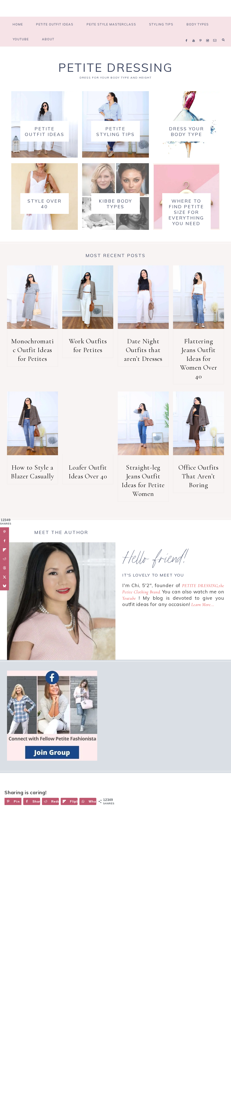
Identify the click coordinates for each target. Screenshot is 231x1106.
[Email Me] (216, 34)
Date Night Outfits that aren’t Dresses (143, 350)
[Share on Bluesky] (4, 585)
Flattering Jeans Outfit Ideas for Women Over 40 (198, 358)
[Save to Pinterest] (4, 531)
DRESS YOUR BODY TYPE (186, 131)
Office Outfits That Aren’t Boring (198, 476)
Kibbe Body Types (115, 203)
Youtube (129, 598)
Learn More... (202, 604)
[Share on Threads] (4, 567)
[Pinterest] (201, 34)
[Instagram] (208, 34)
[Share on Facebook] (4, 540)
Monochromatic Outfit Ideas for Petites (32, 350)
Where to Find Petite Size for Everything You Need (186, 212)
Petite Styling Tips (115, 131)
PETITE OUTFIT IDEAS (44, 131)
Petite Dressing (115, 67)
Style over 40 (45, 203)
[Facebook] (188, 34)
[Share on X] (4, 576)
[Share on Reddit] (4, 558)
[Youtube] (195, 34)
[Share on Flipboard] (4, 549)
